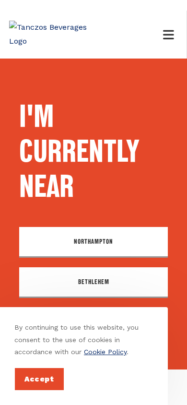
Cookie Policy (105, 352)
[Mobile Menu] (170, 34)
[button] (93, 242)
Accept (39, 379)
